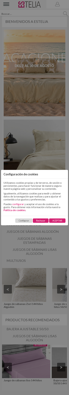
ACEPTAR (57, 220)
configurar (18, 204)
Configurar (24, 220)
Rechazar (40, 220)
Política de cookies (14, 210)
